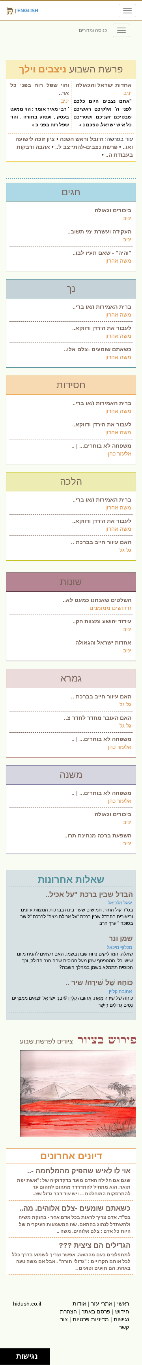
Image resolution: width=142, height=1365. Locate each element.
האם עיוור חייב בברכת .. (101, 542)
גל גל (125, 550)
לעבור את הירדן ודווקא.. (101, 328)
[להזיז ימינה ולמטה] (10, 1359)
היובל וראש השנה (81, 139)
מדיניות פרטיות (91, 1319)
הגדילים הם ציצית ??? (95, 1245)
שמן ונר (121, 939)
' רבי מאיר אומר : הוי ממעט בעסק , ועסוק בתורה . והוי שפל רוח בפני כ (39, 117)
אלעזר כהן (119, 453)
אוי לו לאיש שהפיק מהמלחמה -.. (79, 1171)
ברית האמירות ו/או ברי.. (102, 307)
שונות (71, 581)
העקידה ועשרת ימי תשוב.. (99, 231)
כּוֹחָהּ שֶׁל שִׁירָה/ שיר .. (99, 983)
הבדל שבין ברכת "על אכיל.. (89, 894)
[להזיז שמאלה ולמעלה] (6, 1354)
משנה (71, 774)
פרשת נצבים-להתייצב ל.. (86, 147)
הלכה (71, 481)
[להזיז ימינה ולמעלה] (10, 1354)
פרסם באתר (96, 1311)
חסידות (71, 385)
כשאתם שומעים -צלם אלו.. (97, 349)
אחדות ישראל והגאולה (104, 85)
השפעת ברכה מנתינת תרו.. (97, 835)
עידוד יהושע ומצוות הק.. (102, 621)
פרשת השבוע (71, 69)
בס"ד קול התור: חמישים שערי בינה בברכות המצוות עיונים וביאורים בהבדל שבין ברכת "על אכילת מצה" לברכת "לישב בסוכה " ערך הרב (76, 916)
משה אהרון (118, 260)
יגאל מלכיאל (120, 903)
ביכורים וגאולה (113, 210)
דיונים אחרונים (71, 1155)
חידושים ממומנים (110, 608)
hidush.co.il (27, 1303)
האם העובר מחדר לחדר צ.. (97, 718)
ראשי (123, 1303)
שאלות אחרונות (71, 879)
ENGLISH (27, 10)
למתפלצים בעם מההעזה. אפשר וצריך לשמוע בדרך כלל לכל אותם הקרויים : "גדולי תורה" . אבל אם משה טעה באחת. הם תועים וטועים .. (71, 1261)
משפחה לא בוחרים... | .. (101, 446)
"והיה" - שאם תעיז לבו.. (102, 253)
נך (71, 288)
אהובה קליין (120, 991)
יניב (127, 93)
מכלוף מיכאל (119, 947)
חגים (71, 192)
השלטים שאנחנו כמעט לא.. (97, 600)
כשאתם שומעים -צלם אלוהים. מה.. (75, 1208)
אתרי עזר (101, 1303)
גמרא (71, 678)
